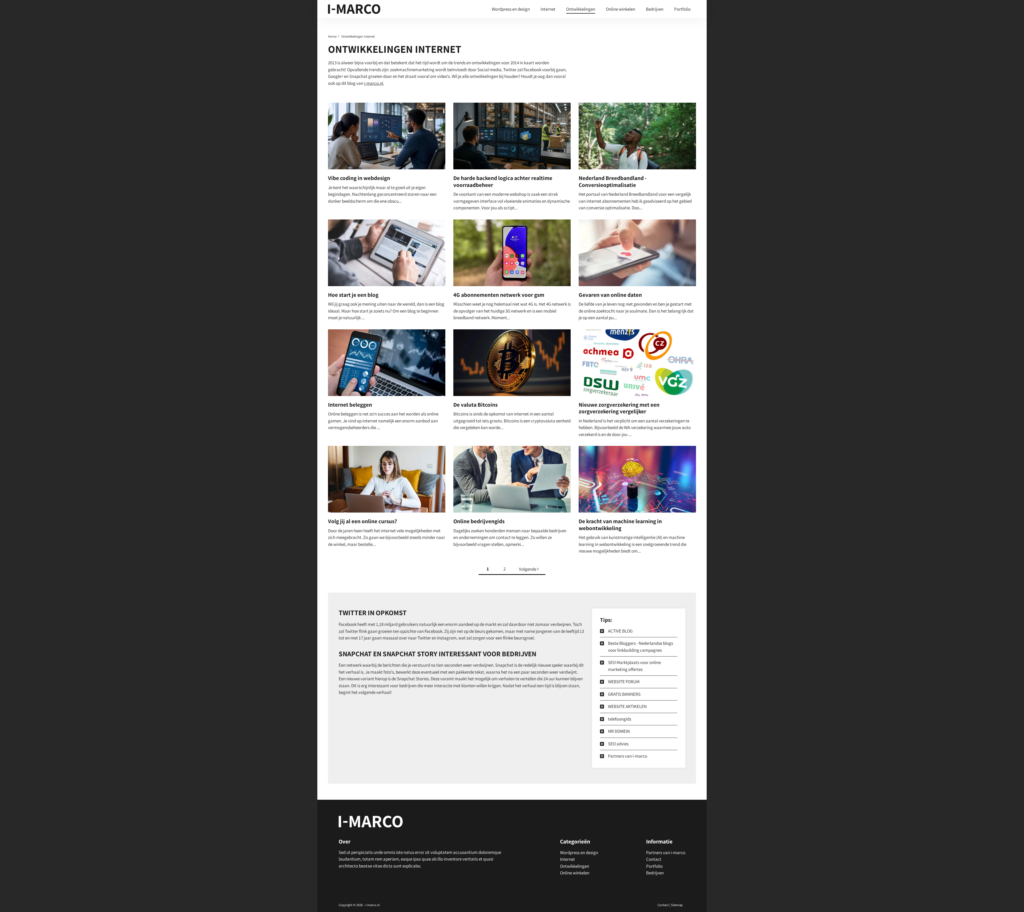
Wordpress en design (511, 9)
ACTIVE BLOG (620, 631)
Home (332, 36)
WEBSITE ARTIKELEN (627, 706)
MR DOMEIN (619, 731)
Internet (548, 9)
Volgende (528, 569)
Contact (653, 859)
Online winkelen (620, 9)
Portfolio (682, 9)
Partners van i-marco (627, 756)
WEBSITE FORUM (623, 682)
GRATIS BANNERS (624, 694)
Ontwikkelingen (580, 9)
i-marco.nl (373, 83)
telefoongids (619, 719)
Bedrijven (654, 9)
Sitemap (677, 905)
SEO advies (618, 744)
